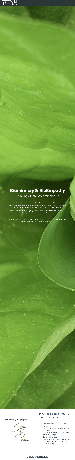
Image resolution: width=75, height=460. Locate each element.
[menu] (70, 3)
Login (71, 2)
